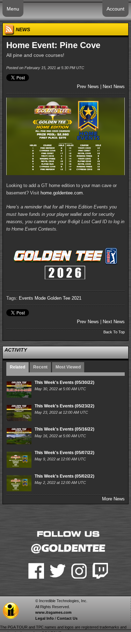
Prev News (88, 86)
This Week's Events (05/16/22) (64, 429)
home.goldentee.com (62, 192)
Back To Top (114, 332)
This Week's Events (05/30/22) (64, 382)
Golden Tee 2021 (64, 298)
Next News (114, 86)
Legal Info (44, 618)
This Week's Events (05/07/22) (64, 452)
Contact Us (67, 618)
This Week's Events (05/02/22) (64, 476)
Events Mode (32, 298)
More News (113, 498)
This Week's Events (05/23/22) (64, 406)
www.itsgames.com (53, 612)
